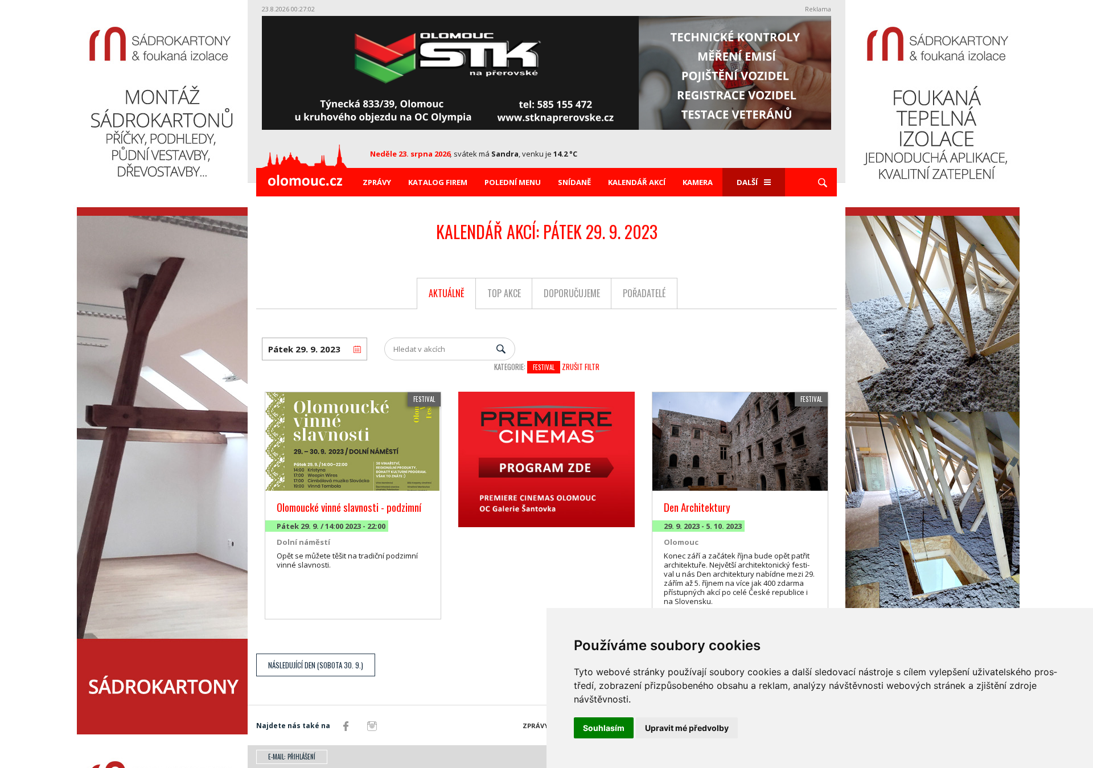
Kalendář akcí (636, 182)
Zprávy (377, 182)
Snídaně (574, 182)
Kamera (698, 182)
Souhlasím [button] (603, 728)
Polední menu (512, 182)
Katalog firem (437, 182)
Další (747, 182)
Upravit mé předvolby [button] (687, 728)
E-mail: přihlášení (291, 756)
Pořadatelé (644, 293)
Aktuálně (447, 293)
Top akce (504, 293)
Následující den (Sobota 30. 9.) (315, 665)
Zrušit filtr (580, 366)
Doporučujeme (572, 293)
